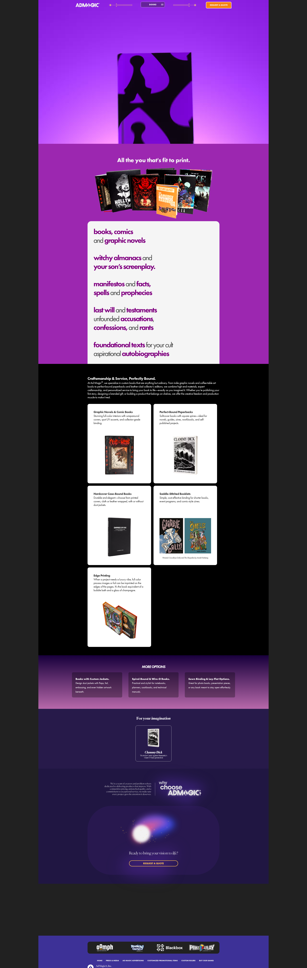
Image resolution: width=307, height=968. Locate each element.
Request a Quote (218, 5)
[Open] (162, 4)
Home (99, 960)
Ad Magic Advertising (133, 960)
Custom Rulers (188, 960)
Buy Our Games (206, 960)
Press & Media (112, 960)
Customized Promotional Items (162, 960)
